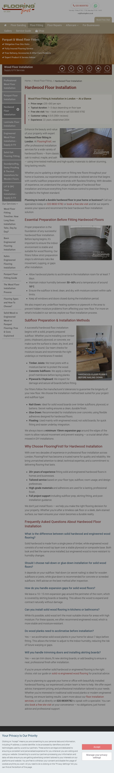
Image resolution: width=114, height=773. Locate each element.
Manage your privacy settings (96, 756)
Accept (97, 747)
